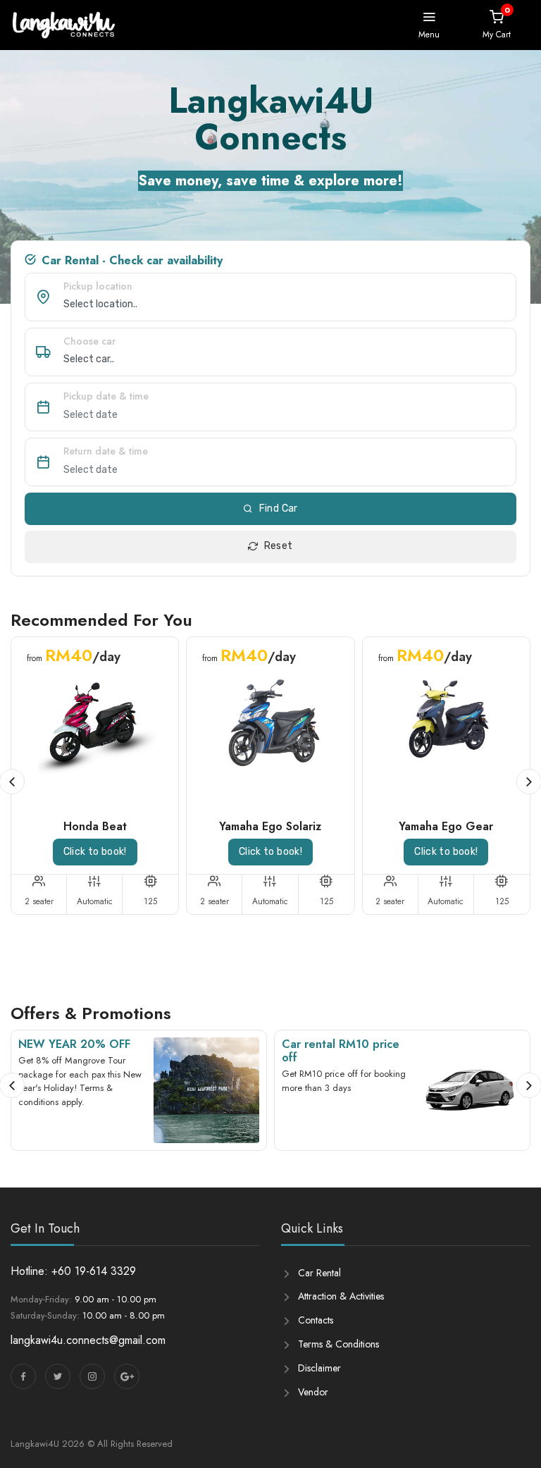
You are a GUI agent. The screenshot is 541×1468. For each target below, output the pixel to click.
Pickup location (97, 286)
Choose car (89, 341)
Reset (278, 546)
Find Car (278, 508)
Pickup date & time (106, 396)
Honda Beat (95, 826)
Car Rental (319, 1273)
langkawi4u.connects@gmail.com (88, 1340)
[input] (289, 414)
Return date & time (105, 451)
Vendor (313, 1392)
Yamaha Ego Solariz (270, 826)
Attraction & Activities (341, 1296)
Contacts (315, 1320)
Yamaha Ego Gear (446, 826)
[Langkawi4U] (63, 25)
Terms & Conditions (338, 1344)
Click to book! (95, 852)
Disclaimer (319, 1368)
